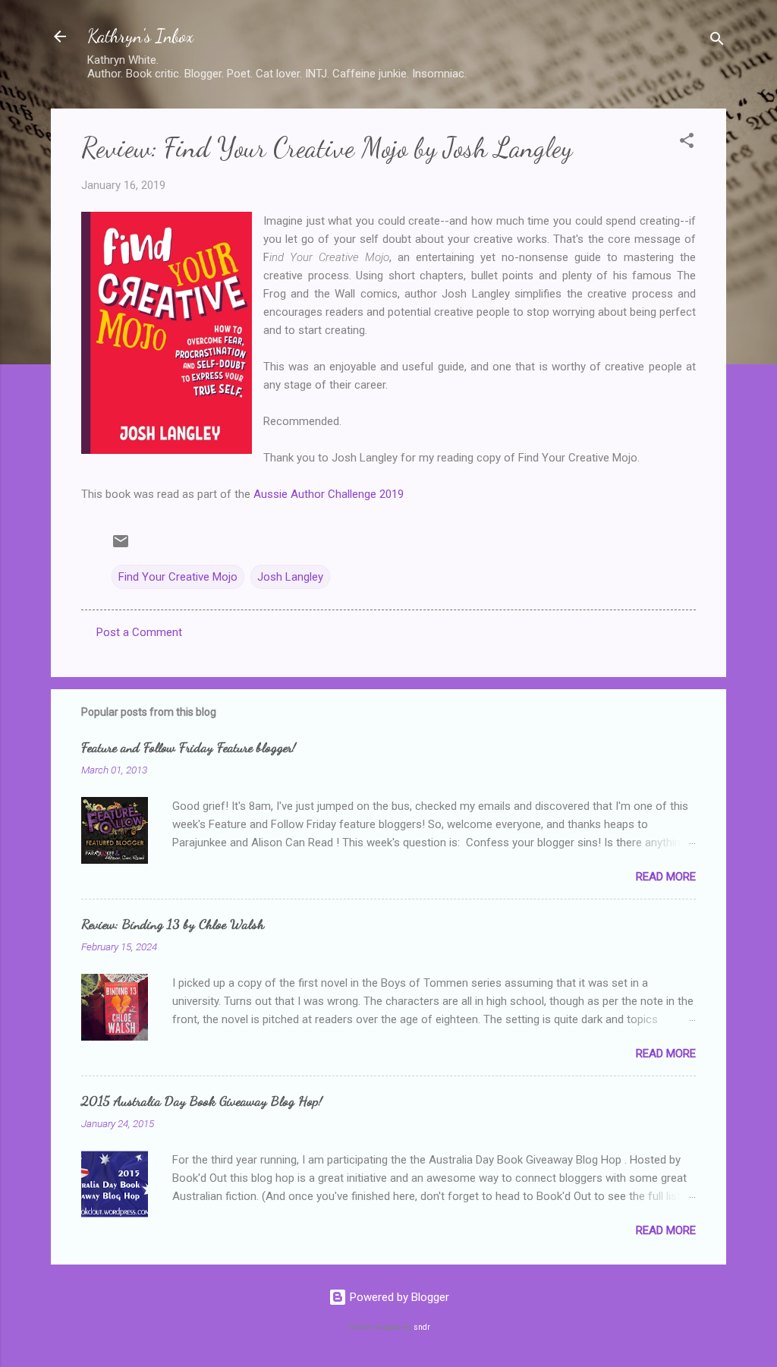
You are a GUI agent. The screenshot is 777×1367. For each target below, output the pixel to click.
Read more (666, 877)
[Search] (717, 41)
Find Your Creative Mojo (178, 577)
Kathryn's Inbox (140, 36)
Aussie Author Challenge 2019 (328, 494)
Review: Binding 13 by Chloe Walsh (172, 923)
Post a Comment (139, 632)
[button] (687, 143)
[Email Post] (121, 546)
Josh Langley (290, 577)
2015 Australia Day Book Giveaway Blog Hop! (201, 1100)
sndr (422, 1327)
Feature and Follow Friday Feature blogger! (188, 747)
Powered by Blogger (398, 1297)
